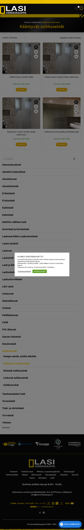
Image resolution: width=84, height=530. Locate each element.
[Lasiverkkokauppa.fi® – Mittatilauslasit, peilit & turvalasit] (13, 10)
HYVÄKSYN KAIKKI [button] (40, 271)
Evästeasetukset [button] (24, 271)
